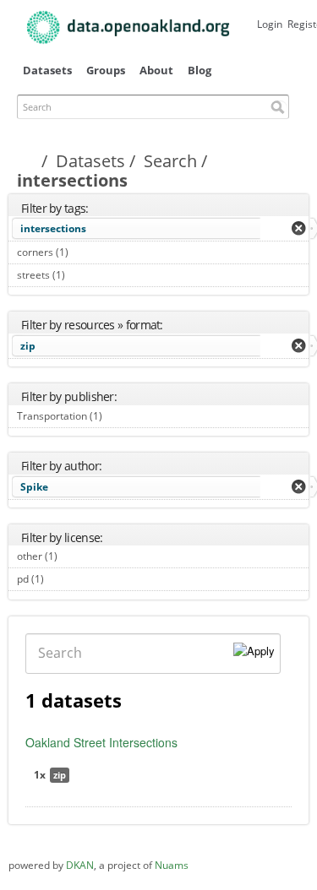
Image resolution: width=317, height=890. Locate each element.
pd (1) (63, 579)
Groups (105, 70)
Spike (34, 487)
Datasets (47, 70)
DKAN (80, 865)
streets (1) (84, 275)
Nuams (172, 865)
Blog (199, 70)
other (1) (76, 556)
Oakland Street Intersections (101, 742)
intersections (53, 228)
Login (269, 24)
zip (28, 346)
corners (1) (87, 252)
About (156, 70)
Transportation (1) (121, 416)
